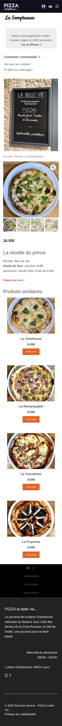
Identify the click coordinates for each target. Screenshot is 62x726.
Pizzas (18, 156)
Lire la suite (31, 351)
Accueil (7, 156)
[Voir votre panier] (50, 6)
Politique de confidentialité (20, 714)
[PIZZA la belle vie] (11, 6)
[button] (53, 167)
